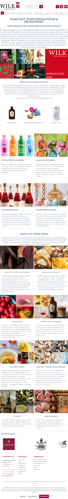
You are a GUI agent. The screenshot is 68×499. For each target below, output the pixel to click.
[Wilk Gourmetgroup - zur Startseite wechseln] (9, 6)
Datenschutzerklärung (40, 461)
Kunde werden (22, 471)
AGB (35, 467)
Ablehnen (23, 496)
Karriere (20, 461)
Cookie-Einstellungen (40, 459)
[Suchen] (41, 6)
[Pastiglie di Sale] (34, 113)
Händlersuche (22, 469)
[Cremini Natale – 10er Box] (56, 113)
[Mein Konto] (61, 6)
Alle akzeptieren (32, 496)
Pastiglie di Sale (34, 122)
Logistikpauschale (38, 481)
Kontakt (20, 473)
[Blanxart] (25, 444)
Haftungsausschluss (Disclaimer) (39, 464)
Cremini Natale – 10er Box (56, 122)
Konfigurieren (44, 496)
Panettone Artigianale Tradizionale (11, 122)
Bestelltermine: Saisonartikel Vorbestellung (22, 465)
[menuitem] (34, 6)
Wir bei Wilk (21, 459)
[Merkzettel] (57, 6)
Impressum (37, 469)
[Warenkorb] (66, 6)
